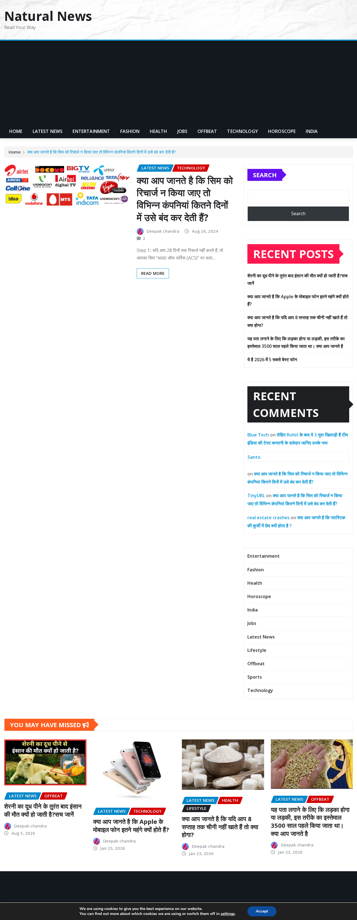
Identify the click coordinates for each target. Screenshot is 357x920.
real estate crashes (268, 517)
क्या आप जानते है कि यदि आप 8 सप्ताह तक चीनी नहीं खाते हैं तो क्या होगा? (220, 826)
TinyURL (256, 495)
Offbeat (207, 131)
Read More (153, 273)
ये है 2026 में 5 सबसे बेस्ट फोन (272, 359)
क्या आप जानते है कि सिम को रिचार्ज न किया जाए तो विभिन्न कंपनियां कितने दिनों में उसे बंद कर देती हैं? (101, 152)
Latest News (48, 131)
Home (16, 131)
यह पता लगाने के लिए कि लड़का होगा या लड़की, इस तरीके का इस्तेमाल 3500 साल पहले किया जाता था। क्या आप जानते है (310, 821)
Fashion (130, 131)
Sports (254, 677)
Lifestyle (256, 650)
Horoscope (282, 131)
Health (158, 131)
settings (228, 913)
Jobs (182, 131)
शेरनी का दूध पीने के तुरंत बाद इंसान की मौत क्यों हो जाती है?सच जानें (43, 810)
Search (265, 175)
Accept (262, 911)
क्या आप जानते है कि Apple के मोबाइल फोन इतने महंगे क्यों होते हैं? (131, 825)
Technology (242, 131)
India (312, 131)
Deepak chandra (163, 231)
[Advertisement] (178, 83)
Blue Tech (258, 435)
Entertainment (91, 131)
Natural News (48, 16)
